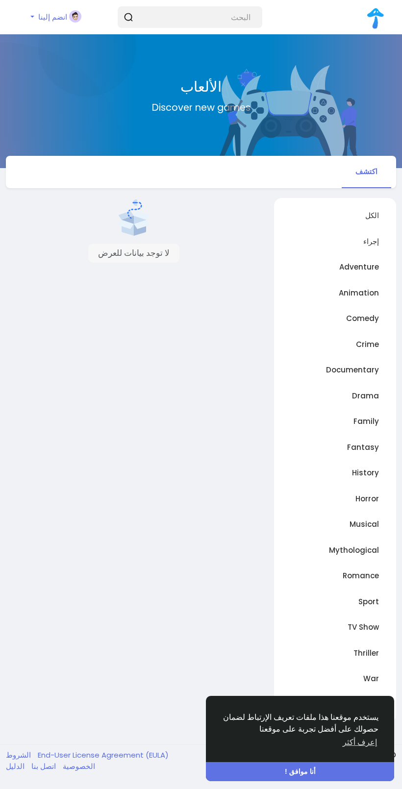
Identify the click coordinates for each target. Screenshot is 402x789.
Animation (359, 293)
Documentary (352, 370)
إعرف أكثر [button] (360, 742)
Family (366, 421)
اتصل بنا (42, 766)
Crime (367, 344)
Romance (361, 575)
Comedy (362, 318)
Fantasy (363, 447)
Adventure (359, 267)
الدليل (15, 766)
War (371, 678)
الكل (372, 215)
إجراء (371, 241)
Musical (364, 524)
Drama (365, 396)
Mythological (354, 550)
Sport (368, 601)
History (365, 473)
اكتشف (366, 171)
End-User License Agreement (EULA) (102, 755)
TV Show (363, 627)
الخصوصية (78, 766)
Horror (367, 498)
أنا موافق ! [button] (300, 771)
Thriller (366, 653)
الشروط (18, 755)
